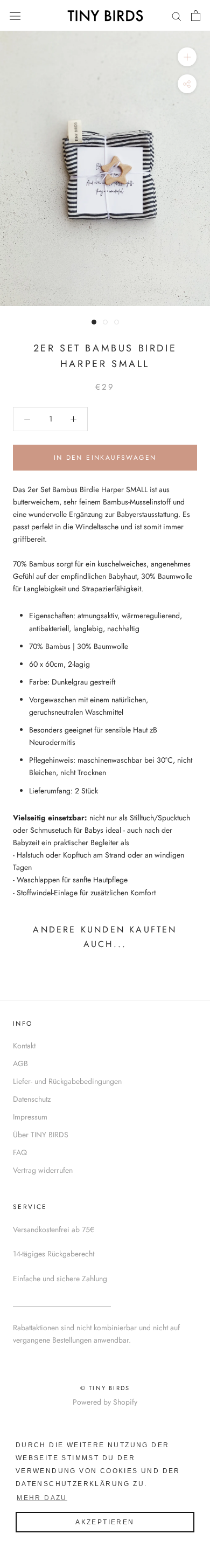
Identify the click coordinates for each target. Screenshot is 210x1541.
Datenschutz (32, 1099)
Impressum (30, 1116)
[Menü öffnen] (15, 15)
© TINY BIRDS (105, 1388)
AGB (20, 1063)
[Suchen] (176, 15)
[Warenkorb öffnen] (195, 15)
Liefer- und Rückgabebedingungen (67, 1081)
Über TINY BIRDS (40, 1134)
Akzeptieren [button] (104, 1522)
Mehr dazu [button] (42, 1498)
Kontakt (24, 1045)
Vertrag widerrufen (43, 1170)
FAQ (20, 1152)
